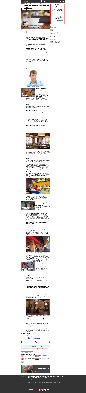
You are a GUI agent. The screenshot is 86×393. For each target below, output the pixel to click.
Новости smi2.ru (24, 373)
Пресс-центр (37, 376)
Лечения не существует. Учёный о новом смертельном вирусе (59, 29)
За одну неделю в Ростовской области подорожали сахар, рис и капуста (30, 356)
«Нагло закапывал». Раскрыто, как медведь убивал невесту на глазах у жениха (59, 27)
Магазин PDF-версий (43, 376)
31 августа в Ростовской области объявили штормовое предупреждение (57, 21)
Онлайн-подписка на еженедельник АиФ (53, 376)
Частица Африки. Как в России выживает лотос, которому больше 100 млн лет (59, 39)
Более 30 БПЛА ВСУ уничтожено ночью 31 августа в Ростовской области (57, 14)
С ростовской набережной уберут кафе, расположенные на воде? (44, 358)
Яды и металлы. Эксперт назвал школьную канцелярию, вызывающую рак (58, 42)
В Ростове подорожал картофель (34, 338)
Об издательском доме (31, 376)
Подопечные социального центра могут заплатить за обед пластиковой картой (30, 359)
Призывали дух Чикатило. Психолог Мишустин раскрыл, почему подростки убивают (58, 17)
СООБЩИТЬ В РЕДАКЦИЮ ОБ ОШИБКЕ (43, 377)
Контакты (61, 376)
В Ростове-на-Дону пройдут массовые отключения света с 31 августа (57, 10)
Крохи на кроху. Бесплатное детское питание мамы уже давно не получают (44, 356)
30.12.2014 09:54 (23, 3)
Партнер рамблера (36, 389)
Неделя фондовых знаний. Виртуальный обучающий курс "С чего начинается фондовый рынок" (28, 362)
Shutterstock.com (23, 29)
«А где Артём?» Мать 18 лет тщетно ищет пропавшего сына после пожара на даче (59, 36)
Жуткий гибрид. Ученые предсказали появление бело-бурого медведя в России (59, 33)
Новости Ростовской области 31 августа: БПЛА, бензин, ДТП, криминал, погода (57, 7)
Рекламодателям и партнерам (32, 377)
